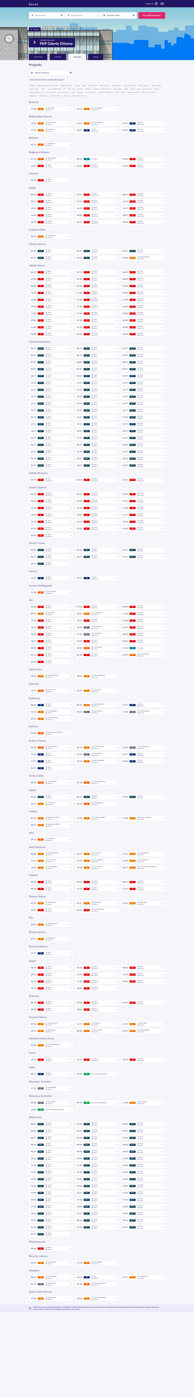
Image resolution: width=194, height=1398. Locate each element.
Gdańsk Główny (105, 85)
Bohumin (56, 85)
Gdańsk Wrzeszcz (143, 85)
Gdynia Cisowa (34, 89)
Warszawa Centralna (133, 92)
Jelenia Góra (71, 89)
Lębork (126, 89)
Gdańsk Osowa (116, 85)
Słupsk (73, 92)
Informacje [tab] (38, 57)
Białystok (32, 85)
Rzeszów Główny (63, 92)
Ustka (123, 92)
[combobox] (47, 15)
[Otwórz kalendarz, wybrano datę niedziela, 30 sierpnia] (70, 72)
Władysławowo (44, 96)
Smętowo (80, 92)
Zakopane (67, 96)
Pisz (43, 92)
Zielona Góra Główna (78, 96)
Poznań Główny (51, 92)
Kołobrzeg (88, 89)
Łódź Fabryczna (147, 89)
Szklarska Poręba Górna (105, 92)
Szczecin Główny (91, 92)
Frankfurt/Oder (93, 85)
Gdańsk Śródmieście (130, 85)
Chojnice (77, 85)
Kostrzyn (96, 89)
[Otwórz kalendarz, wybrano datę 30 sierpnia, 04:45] (133, 15)
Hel (64, 89)
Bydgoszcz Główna (66, 85)
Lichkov (132, 89)
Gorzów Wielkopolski (54, 89)
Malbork (156, 89)
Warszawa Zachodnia (148, 92)
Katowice (80, 89)
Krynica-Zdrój (117, 89)
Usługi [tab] (95, 57)
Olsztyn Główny (35, 92)
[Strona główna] (33, 3)
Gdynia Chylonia (156, 85)
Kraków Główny (106, 89)
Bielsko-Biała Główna (44, 85)
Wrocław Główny (56, 96)
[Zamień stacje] (97, 15)
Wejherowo (33, 96)
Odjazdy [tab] (58, 57)
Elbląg (84, 85)
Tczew (117, 92)
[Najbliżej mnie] (61, 15)
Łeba (138, 89)
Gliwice (43, 89)
